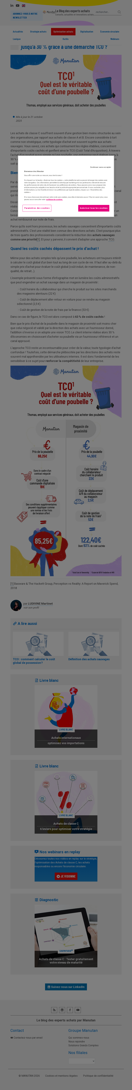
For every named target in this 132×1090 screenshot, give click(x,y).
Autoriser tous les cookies (94, 208)
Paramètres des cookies (37, 208)
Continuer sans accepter (100, 167)
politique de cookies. (54, 199)
